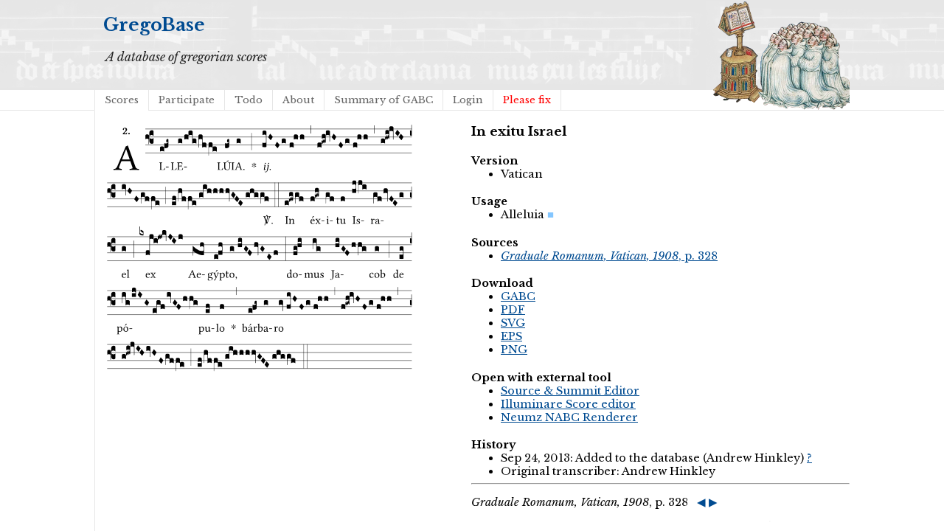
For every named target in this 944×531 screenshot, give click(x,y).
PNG (514, 349)
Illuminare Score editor (568, 404)
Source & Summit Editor (570, 391)
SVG (513, 323)
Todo (249, 100)
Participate (187, 100)
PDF (513, 309)
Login (468, 100)
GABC (518, 296)
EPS (511, 336)
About (298, 100)
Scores (122, 100)
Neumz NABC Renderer (569, 417)
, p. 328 (609, 256)
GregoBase (154, 24)
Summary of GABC (383, 100)
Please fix (527, 100)
